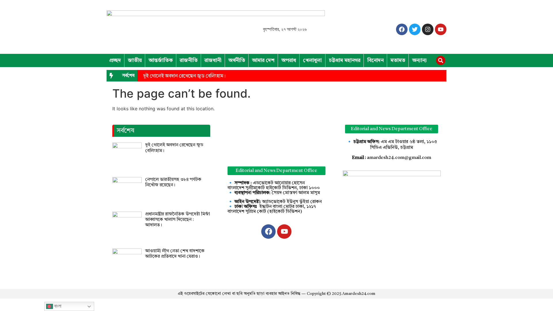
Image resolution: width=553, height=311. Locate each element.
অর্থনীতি (236, 60)
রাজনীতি (189, 60)
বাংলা (57, 306)
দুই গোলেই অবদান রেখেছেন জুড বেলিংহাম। (184, 76)
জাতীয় (135, 60)
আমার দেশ (263, 60)
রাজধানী (212, 60)
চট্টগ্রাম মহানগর (344, 60)
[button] (440, 60)
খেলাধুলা (312, 60)
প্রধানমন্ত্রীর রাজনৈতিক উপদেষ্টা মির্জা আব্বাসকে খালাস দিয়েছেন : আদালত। (177, 219)
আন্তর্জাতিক (161, 60)
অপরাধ (288, 60)
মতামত (398, 60)
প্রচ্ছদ (115, 60)
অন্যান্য (419, 60)
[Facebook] (402, 29)
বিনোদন (375, 60)
